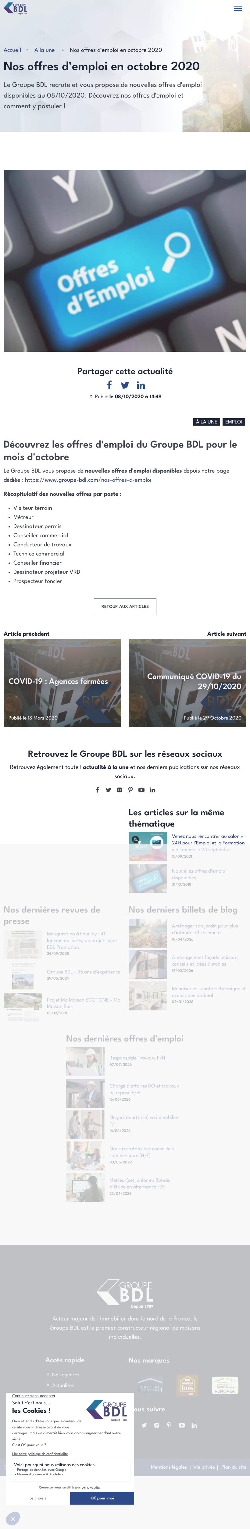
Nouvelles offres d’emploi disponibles (199, 875)
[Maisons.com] (225, 1385)
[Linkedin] (152, 790)
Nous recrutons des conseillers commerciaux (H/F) (141, 1152)
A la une (44, 50)
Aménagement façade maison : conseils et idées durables (205, 961)
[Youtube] (141, 790)
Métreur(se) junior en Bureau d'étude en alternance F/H (140, 1184)
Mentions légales (169, 1467)
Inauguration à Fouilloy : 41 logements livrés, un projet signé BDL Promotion (82, 941)
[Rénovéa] (187, 1385)
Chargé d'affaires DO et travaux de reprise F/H (144, 1089)
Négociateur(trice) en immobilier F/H (144, 1121)
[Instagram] (119, 790)
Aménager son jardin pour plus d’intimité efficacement (205, 929)
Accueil (12, 50)
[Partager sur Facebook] (109, 386)
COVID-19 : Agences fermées (58, 682)
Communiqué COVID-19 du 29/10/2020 (194, 682)
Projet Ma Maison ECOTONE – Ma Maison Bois (83, 1003)
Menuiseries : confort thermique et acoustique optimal (209, 992)
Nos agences (65, 1375)
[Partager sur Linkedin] (141, 386)
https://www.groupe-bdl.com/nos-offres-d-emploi (88, 480)
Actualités (63, 1385)
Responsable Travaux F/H (137, 1058)
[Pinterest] (130, 790)
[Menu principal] (238, 9)
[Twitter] (108, 790)
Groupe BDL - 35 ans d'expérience (83, 972)
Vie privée (204, 1467)
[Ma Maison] (150, 1385)
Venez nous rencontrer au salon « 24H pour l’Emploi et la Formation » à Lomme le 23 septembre (208, 843)
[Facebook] (98, 790)
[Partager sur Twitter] (125, 386)
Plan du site (233, 1467)
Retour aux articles (125, 607)
